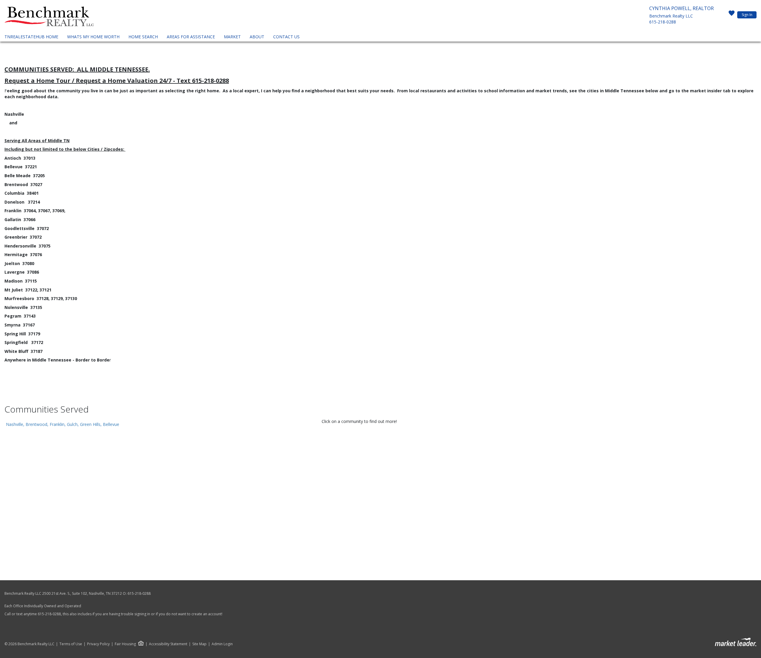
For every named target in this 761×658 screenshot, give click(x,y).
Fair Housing (125, 643)
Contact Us (286, 36)
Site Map (199, 644)
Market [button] (232, 36)
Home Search (143, 36)
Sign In (747, 14)
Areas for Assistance (191, 36)
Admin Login (222, 644)
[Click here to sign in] (731, 15)
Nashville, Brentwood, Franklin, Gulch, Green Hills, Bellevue (62, 424)
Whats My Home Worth (93, 36)
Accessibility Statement (168, 644)
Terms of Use (70, 644)
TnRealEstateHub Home (31, 36)
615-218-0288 (662, 22)
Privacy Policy (98, 644)
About (257, 36)
